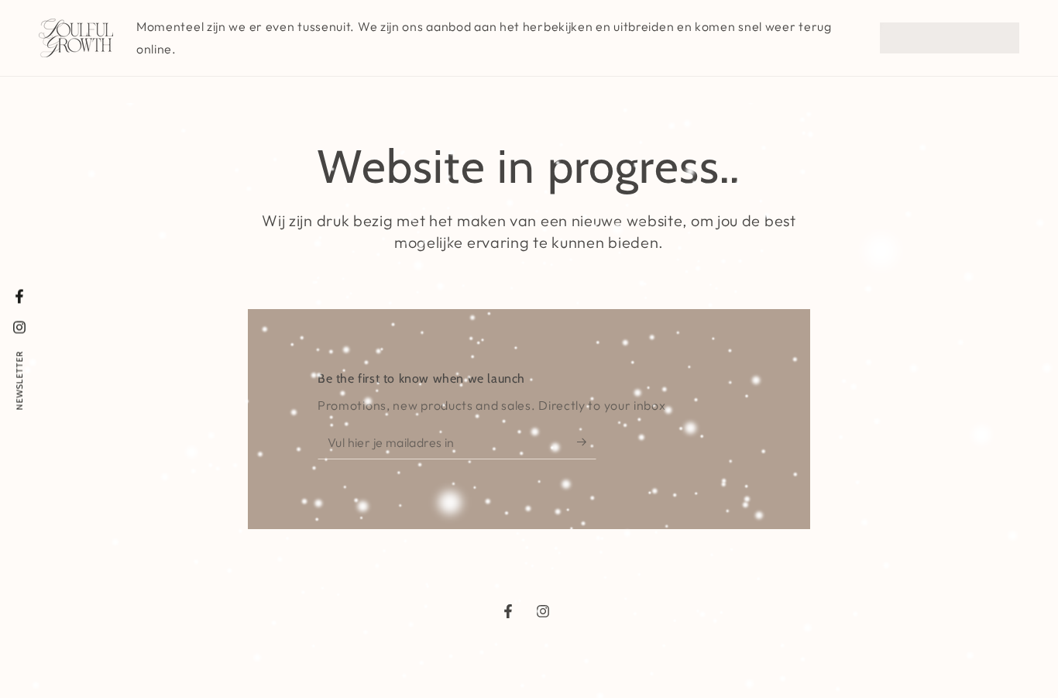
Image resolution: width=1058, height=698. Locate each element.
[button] (949, 37)
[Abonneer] (586, 442)
